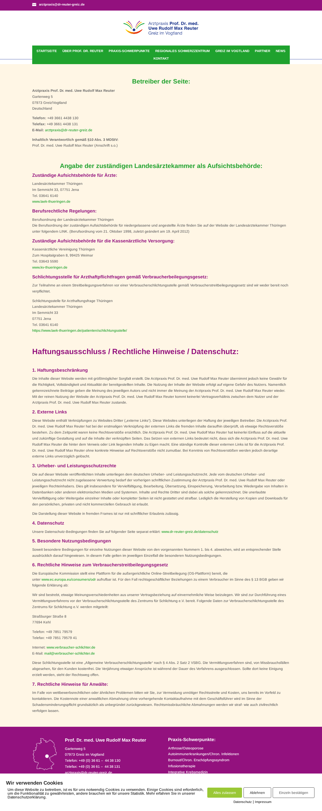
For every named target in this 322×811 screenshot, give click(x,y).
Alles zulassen (224, 793)
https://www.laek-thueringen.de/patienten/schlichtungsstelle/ (79, 330)
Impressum (263, 802)
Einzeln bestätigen (293, 793)
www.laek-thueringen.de (51, 201)
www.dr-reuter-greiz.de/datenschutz (190, 532)
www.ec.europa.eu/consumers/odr (69, 579)
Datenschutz (242, 802)
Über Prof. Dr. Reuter (82, 51)
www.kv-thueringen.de (49, 267)
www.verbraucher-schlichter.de (71, 647)
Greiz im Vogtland (232, 51)
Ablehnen (257, 793)
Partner (262, 51)
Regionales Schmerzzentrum (182, 51)
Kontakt (161, 58)
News (281, 51)
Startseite (46, 51)
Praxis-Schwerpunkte (129, 51)
